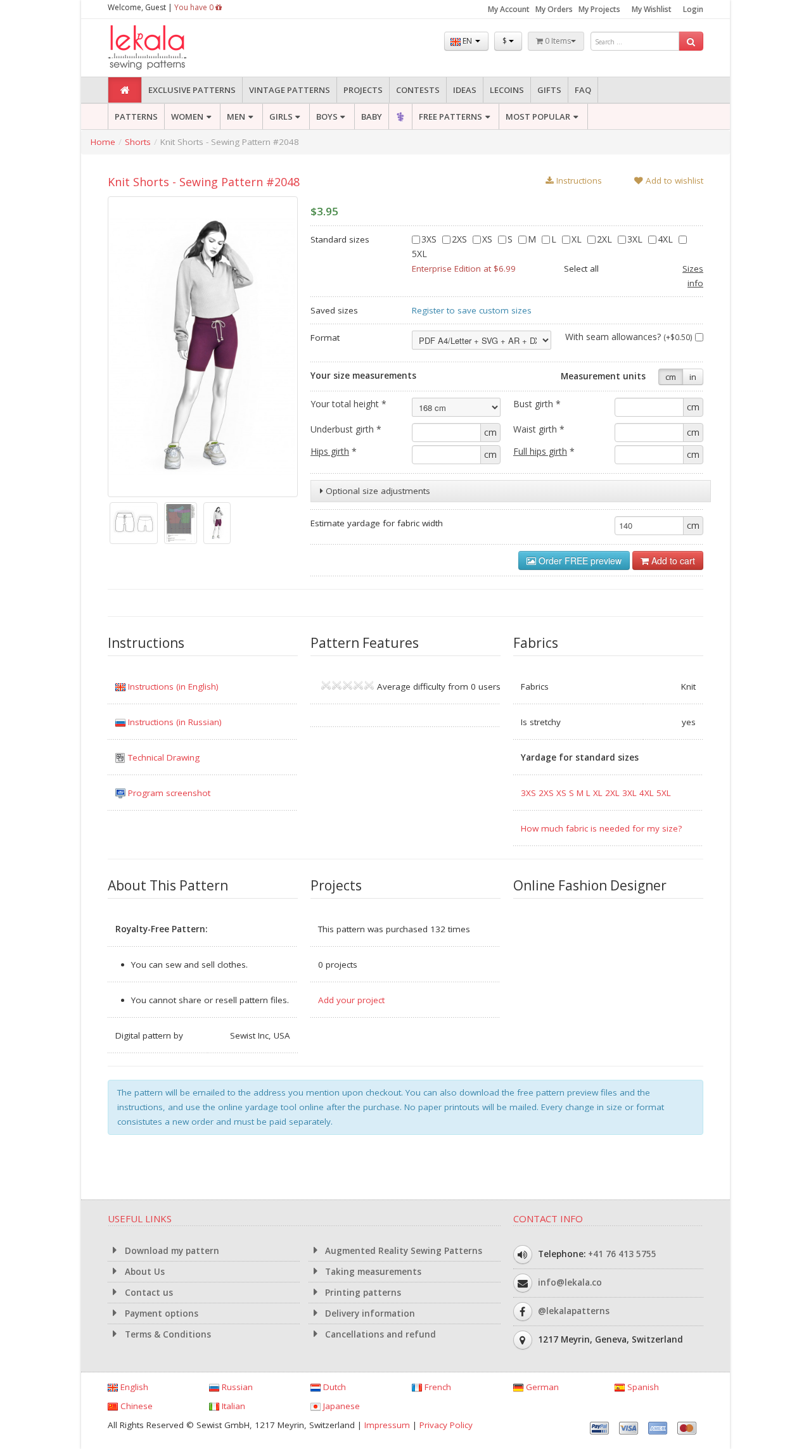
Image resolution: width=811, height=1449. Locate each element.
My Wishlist (652, 9)
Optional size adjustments (376, 491)
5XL (663, 793)
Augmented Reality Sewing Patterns (402, 1250)
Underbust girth (345, 429)
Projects (363, 90)
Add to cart (672, 560)
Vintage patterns (289, 90)
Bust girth (537, 404)
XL (578, 239)
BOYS (327, 116)
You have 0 (194, 7)
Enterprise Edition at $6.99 (464, 268)
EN (467, 40)
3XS (430, 239)
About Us (143, 1271)
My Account (509, 9)
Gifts (549, 90)
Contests (418, 90)
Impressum (387, 1425)
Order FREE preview (579, 560)
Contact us (147, 1292)
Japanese (340, 1406)
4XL (666, 239)
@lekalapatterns (574, 1311)
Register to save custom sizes (472, 310)
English (133, 1387)
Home (103, 142)
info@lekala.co (570, 1282)
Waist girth (539, 429)
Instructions (578, 180)
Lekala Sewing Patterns (171, 47)
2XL (606, 239)
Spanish (642, 1387)
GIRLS (281, 116)
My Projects (599, 9)
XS (488, 239)
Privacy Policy (446, 1425)
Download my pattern (170, 1250)
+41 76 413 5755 (622, 1254)
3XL (636, 239)
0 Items (557, 40)
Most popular (538, 116)
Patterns (136, 116)
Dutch (333, 1387)
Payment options (160, 1313)
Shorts (138, 142)
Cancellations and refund (379, 1334)
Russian (236, 1387)
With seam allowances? (629, 337)
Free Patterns (450, 116)
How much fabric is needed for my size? (601, 828)
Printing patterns (361, 1292)
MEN (236, 116)
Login (693, 9)
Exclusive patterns (192, 90)
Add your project (351, 1000)
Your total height (348, 404)
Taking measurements (371, 1271)
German (541, 1387)
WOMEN (187, 116)
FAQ (583, 90)
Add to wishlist (673, 180)
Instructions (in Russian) (173, 722)
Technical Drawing (162, 757)
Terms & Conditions (166, 1334)
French (436, 1387)
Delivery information (368, 1313)
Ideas (464, 90)
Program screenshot (167, 793)
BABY (371, 116)
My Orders (554, 9)
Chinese (135, 1406)
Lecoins (507, 90)
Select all (581, 268)
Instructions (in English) (172, 686)
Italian (232, 1406)
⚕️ (400, 116)
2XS (460, 239)
